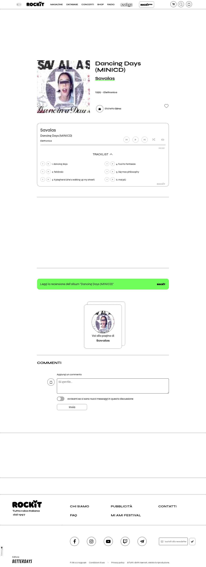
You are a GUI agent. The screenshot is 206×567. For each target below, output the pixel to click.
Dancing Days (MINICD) (56, 136)
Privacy (2, 552)
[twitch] (125, 541)
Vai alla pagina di (103, 338)
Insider (126, 5)
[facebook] (74, 541)
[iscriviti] (192, 541)
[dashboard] (189, 4)
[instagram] (91, 541)
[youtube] (108, 541)
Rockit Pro (146, 4)
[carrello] (173, 4)
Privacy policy (117, 562)
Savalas (105, 78)
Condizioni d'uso (97, 562)
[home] (35, 4)
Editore (14, 558)
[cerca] (181, 4)
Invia (72, 407)
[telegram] (142, 541)
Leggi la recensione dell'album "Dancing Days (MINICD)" (77, 284)
